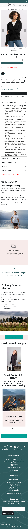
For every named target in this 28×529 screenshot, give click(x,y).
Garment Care (14, 464)
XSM (3, 80)
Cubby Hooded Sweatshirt (13, 54)
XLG (22, 80)
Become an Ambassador (14, 493)
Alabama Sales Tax (14, 490)
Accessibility (14, 478)
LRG (18, 80)
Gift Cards (14, 466)
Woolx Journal (14, 484)
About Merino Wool (14, 479)
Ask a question (7, 171)
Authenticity (14, 469)
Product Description (9, 162)
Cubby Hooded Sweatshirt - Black (16, 9)
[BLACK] (2, 73)
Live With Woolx (14, 470)
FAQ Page (14, 462)
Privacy (17, 525)
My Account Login (14, 489)
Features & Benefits (9, 102)
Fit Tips (4, 166)
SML (8, 9)
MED (13, 80)
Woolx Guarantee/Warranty (14, 467)
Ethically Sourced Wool (14, 485)
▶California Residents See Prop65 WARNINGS (10, 174)
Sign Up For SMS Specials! (14, 482)
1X (3, 85)
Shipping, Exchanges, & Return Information (14, 461)
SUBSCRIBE (8, 513)
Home (6, 9)
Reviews (3, 60)
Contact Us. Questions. (14, 458)
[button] (3, 30)
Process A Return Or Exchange (14, 459)
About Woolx (14, 481)
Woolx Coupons (14, 487)
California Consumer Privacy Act (14, 492)
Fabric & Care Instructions (11, 158)
